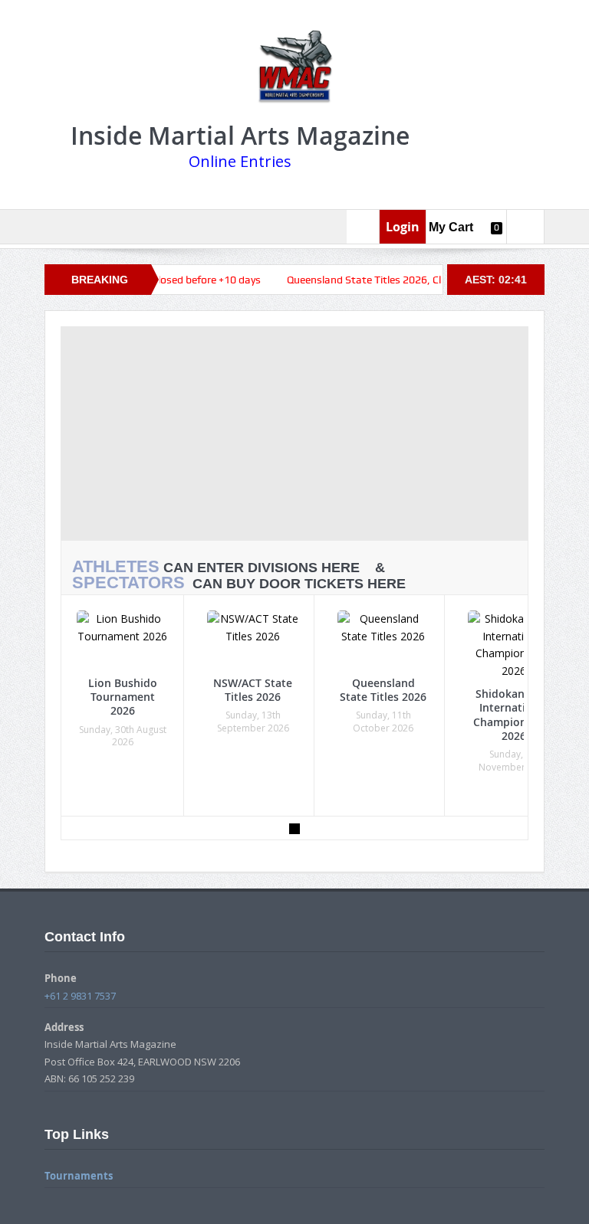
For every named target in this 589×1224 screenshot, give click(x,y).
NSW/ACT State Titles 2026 (252, 690)
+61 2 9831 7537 (80, 996)
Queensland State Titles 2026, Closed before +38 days (388, 279)
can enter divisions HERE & (234, 567)
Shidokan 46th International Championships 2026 (513, 714)
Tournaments (78, 1176)
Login (403, 226)
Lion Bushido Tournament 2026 (122, 697)
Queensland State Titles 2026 (383, 690)
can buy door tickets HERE (239, 583)
